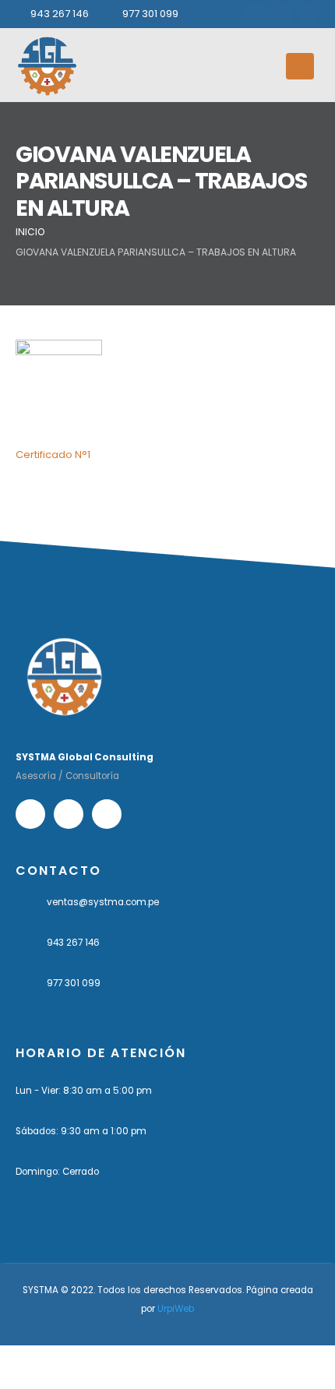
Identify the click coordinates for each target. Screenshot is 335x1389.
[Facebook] (256, 14)
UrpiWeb (175, 1309)
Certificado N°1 (53, 454)
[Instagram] (282, 14)
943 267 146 (59, 13)
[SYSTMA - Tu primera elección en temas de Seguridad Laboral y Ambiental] (47, 66)
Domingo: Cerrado (57, 1171)
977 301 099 (150, 13)
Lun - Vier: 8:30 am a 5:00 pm (84, 1090)
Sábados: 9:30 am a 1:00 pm (81, 1131)
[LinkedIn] (308, 14)
